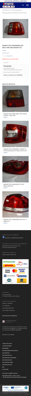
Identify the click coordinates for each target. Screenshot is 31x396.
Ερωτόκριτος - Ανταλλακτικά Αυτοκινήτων (14, 237)
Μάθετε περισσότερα (16, 330)
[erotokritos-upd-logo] (12, 5)
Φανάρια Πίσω (10, 55)
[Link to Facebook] (25, 394)
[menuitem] (22, 5)
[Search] (22, 5)
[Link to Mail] (28, 394)
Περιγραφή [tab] (6, 62)
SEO (3, 334)
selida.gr (12, 334)
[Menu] (26, 5)
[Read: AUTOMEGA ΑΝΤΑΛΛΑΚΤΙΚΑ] (3, 321)
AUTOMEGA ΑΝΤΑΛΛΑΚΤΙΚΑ (11, 320)
